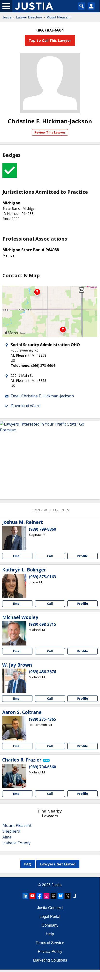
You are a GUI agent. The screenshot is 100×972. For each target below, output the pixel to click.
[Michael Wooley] (14, 633)
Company (50, 925)
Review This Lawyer (49, 132)
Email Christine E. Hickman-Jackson (42, 396)
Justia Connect (50, 908)
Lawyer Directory (29, 17)
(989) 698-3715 (42, 624)
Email (17, 556)
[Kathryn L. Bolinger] (14, 586)
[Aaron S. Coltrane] (14, 728)
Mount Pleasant (58, 17)
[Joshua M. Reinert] (14, 538)
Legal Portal (49, 916)
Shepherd (11, 831)
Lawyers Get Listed (58, 864)
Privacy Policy (50, 951)
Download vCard (25, 405)
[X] (67, 896)
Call (50, 556)
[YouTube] (32, 896)
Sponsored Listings (50, 510)
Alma (6, 837)
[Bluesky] (60, 896)
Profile (82, 556)
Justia (6, 17)
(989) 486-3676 (42, 671)
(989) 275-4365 (42, 719)
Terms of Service (50, 943)
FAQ (27, 864)
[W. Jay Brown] (14, 681)
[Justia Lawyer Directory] (74, 896)
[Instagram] (46, 896)
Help (50, 934)
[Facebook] (39, 896)
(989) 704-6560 (42, 767)
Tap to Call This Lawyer (50, 40)
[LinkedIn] (25, 896)
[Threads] (53, 896)
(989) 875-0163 (42, 576)
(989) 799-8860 (42, 529)
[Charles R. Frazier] (14, 776)
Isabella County (16, 843)
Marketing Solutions (50, 960)
